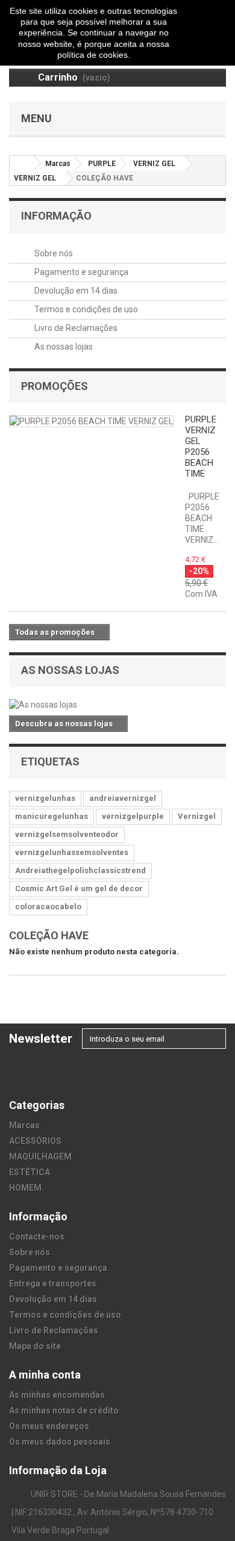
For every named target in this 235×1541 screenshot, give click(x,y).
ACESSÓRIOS (35, 1141)
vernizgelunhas (45, 798)
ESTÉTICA (29, 1172)
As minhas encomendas (57, 1395)
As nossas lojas (63, 346)
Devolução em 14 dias (75, 290)
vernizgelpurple (133, 816)
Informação (56, 215)
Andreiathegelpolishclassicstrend (80, 870)
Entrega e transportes (52, 1283)
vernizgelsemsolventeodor (67, 834)
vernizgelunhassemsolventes (71, 852)
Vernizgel (197, 816)
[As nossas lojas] (117, 704)
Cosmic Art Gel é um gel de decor (79, 888)
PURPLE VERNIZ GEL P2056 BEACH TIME (200, 446)
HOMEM (25, 1188)
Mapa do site (35, 1346)
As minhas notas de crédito (64, 1410)
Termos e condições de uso (85, 309)
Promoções (54, 386)
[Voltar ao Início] (21, 163)
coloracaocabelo (48, 906)
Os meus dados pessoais (59, 1442)
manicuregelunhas (51, 816)
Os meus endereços (49, 1426)
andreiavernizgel (122, 798)
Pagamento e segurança (80, 272)
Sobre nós (53, 253)
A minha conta (45, 1374)
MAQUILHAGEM (40, 1156)
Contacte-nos (36, 1236)
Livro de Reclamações (75, 328)
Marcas (24, 1125)
